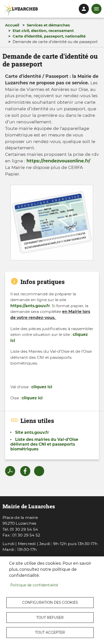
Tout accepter (50, 632)
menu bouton (96, 9)
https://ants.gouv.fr (30, 305)
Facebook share (25, 471)
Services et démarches (48, 25)
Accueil (12, 25)
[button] (52, 224)
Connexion (84, 9)
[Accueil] (20, 8)
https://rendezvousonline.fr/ (58, 160)
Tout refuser (50, 618)
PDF (10, 471)
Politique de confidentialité (34, 585)
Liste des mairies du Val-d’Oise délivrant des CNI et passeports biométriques (44, 444)
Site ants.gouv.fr (32, 432)
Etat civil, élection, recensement (43, 30)
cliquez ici (41, 386)
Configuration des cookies (50, 602)
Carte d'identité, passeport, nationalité (49, 36)
